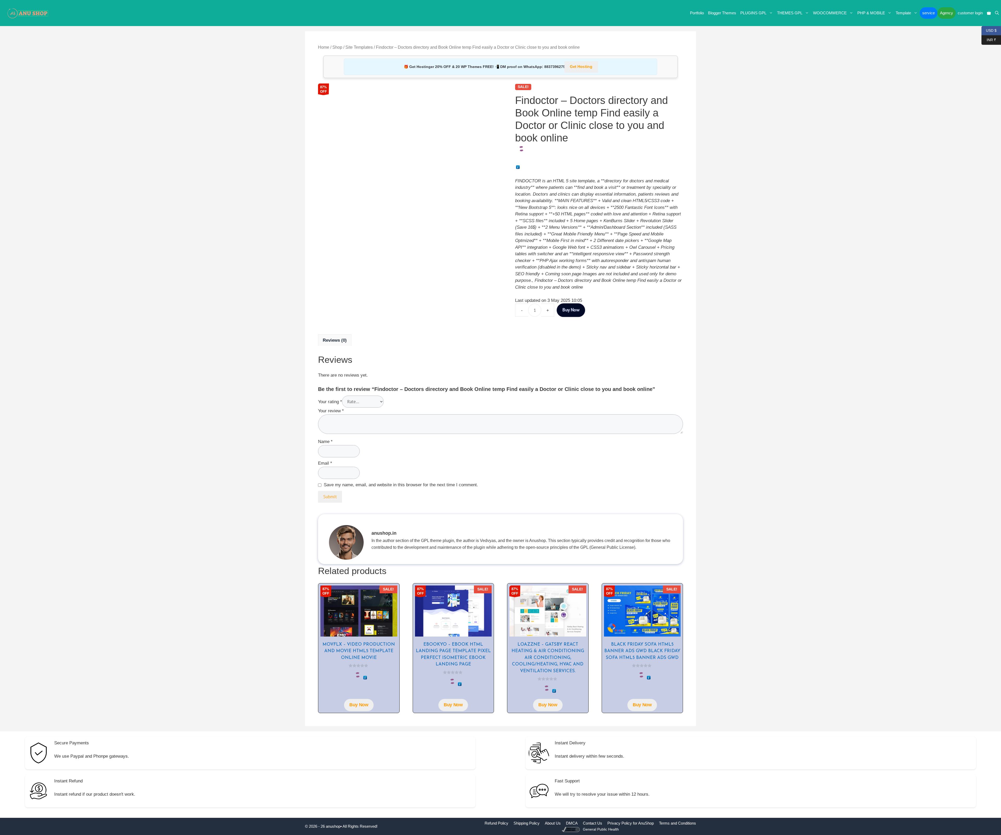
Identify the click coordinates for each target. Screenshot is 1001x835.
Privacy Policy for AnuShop (630, 823)
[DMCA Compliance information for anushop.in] (571, 829)
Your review (331, 410)
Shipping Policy (527, 823)
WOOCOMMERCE (830, 13)
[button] (997, 13)
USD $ (989, 30)
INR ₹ (988, 39)
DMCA (572, 823)
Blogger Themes (722, 13)
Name (325, 441)
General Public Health (601, 829)
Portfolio (697, 13)
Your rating (330, 401)
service (928, 13)
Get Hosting (581, 67)
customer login (970, 13)
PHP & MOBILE (871, 13)
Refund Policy (496, 823)
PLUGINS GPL (753, 13)
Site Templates (359, 47)
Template (903, 13)
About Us (553, 823)
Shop (337, 47)
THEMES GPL (789, 13)
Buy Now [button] (358, 704)
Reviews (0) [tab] (335, 340)
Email (325, 463)
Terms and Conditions (677, 823)
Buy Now (571, 310)
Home (323, 47)
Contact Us (592, 823)
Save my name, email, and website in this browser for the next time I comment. (401, 484)
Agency (946, 13)
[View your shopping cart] (989, 13)
